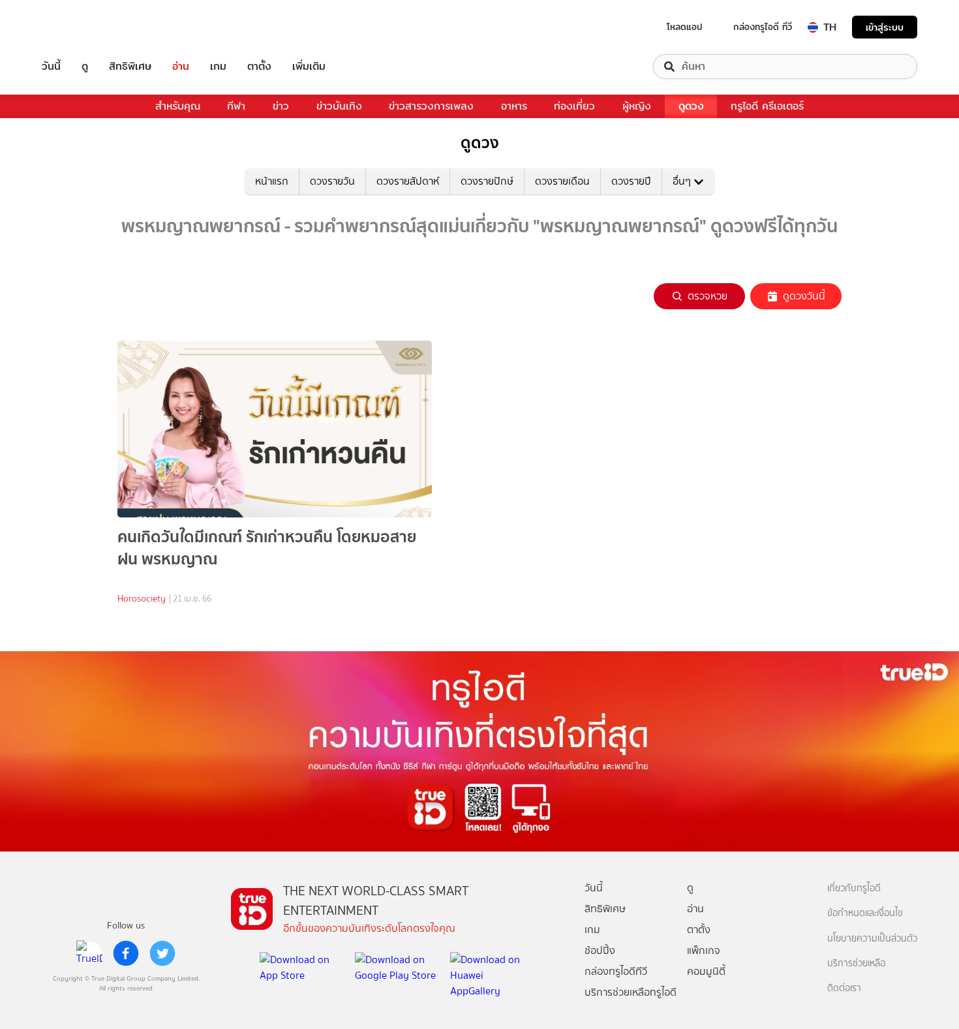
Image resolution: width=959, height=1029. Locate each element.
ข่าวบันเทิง (339, 106)
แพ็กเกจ (703, 950)
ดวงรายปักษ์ (487, 181)
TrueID (81, 27)
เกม (218, 66)
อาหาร (514, 106)
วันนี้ (51, 66)
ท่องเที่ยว (574, 106)
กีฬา (236, 106)
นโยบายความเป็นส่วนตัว (872, 938)
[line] (89, 953)
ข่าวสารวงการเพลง (431, 106)
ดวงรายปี (631, 181)
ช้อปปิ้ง (600, 950)
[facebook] (126, 953)
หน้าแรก (271, 181)
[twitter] (162, 953)
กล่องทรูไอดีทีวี (616, 971)
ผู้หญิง (636, 106)
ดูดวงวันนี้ (804, 295)
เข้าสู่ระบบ (885, 27)
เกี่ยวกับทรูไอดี (854, 888)
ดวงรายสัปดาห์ (407, 181)
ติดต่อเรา (844, 988)
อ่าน (180, 66)
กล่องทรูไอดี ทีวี (762, 26)
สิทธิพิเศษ (130, 66)
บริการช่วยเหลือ (856, 963)
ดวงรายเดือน (562, 181)
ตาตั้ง (259, 66)
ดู (85, 66)
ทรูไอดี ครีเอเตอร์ (767, 106)
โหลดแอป (685, 26)
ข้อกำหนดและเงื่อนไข (865, 913)
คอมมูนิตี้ (706, 971)
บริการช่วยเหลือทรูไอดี (631, 992)
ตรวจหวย (707, 295)
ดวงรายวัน (332, 181)
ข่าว (281, 106)
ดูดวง (691, 106)
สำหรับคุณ (177, 106)
